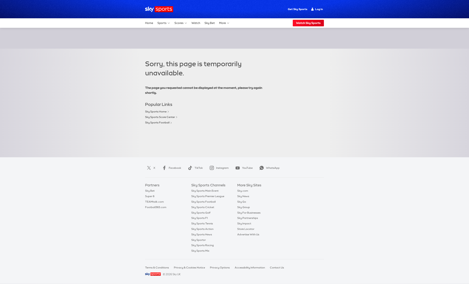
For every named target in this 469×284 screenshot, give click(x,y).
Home (149, 23)
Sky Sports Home (156, 111)
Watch (195, 23)
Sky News (243, 196)
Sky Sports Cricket (202, 207)
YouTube (247, 168)
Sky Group (243, 207)
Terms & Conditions (157, 267)
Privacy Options (220, 267)
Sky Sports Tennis (202, 223)
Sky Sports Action (202, 229)
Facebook (175, 168)
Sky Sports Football (157, 122)
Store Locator (245, 229)
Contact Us (277, 267)
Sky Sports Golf (201, 212)
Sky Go (241, 201)
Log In (319, 9)
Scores (179, 23)
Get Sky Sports (297, 9)
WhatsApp (273, 168)
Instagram (222, 168)
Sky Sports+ (198, 240)
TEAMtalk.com (154, 201)
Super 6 (149, 196)
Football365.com (155, 207)
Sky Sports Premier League (207, 196)
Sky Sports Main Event (205, 190)
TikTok (199, 168)
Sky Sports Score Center (160, 117)
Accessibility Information (250, 267)
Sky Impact (244, 223)
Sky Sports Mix (200, 250)
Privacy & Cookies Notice (189, 267)
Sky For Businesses (249, 212)
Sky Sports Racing (202, 245)
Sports (162, 23)
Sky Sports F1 (199, 218)
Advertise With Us (248, 234)
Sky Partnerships (247, 218)
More (222, 23)
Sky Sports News (201, 234)
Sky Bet (209, 23)
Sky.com (242, 190)
